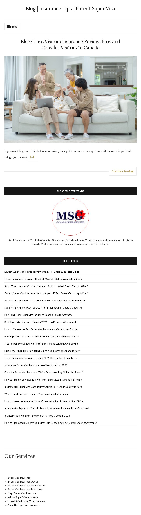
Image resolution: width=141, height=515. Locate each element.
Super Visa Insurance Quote (23, 481)
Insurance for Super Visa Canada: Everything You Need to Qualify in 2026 (43, 386)
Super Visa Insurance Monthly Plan (26, 485)
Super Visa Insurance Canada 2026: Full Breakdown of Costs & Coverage (43, 307)
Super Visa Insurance (19, 477)
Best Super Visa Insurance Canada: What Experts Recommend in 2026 (41, 336)
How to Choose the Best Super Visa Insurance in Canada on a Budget (41, 329)
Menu (13, 26)
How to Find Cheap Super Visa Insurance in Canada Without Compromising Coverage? (50, 422)
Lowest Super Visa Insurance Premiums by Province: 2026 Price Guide (41, 271)
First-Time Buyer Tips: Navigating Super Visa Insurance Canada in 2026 (42, 350)
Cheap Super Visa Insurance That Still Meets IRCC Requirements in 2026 (43, 278)
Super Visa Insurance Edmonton (25, 489)
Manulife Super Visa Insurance (24, 505)
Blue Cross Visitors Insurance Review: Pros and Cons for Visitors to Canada (70, 44)
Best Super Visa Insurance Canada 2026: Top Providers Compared (40, 322)
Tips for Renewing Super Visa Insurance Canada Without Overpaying (41, 343)
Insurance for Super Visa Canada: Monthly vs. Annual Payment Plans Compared (46, 408)
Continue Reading (122, 171)
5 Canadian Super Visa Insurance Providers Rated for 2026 (35, 365)
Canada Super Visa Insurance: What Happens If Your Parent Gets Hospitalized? (46, 293)
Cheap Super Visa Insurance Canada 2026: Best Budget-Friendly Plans (41, 358)
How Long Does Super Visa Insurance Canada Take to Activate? (38, 314)
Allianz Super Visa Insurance (23, 497)
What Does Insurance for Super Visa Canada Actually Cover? (36, 394)
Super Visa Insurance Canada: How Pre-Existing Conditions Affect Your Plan (44, 300)
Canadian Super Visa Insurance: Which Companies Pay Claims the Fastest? (44, 372)
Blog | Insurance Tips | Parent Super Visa (70, 9)
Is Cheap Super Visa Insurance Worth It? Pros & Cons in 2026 (37, 415)
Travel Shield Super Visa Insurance (26, 501)
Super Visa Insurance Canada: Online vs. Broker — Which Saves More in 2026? (46, 286)
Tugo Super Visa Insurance (22, 493)
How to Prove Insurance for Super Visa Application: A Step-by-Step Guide (43, 401)
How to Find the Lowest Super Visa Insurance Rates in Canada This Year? (43, 379)
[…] (32, 156)
